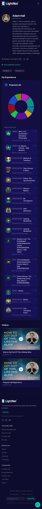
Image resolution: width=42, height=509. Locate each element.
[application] (21, 106)
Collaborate (6, 469)
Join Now (5, 479)
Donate (4, 453)
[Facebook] (6, 420)
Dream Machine (7, 472)
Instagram (6, 71)
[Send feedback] (37, 504)
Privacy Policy (14, 494)
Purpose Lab (15, 85)
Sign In (4, 483)
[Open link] (35, 131)
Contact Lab (6, 436)
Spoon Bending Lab (9, 429)
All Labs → (5, 440)
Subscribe (31, 498)
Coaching (5, 459)
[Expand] (33, 131)
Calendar (5, 456)
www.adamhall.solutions (12, 65)
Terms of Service (27, 494)
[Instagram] (3, 420)
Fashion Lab (6, 476)
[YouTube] (10, 420)
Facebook (18, 71)
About (4, 449)
